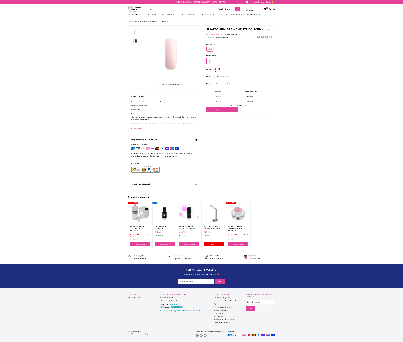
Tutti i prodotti (137, 21)
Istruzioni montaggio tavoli (222, 298)
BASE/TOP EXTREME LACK (187, 229)
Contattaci (131, 301)
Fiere (215, 304)
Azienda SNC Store (134, 298)
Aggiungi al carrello (222, 110)
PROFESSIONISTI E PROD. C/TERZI (232, 15)
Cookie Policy (218, 313)
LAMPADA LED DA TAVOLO (212, 229)
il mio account (250, 10)
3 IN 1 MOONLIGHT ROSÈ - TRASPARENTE (236, 230)
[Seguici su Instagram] (201, 335)
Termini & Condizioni (220, 310)
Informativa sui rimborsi (222, 322)
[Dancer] (209, 61)
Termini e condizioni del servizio (224, 319)
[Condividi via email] (270, 37)
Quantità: (209, 83)
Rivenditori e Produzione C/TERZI (225, 301)
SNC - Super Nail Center (214, 34)
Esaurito (213, 244)
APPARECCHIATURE (168, 15)
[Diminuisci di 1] (216, 83)
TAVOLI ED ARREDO (188, 15)
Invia (219, 281)
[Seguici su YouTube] (205, 335)
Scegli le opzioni (140, 244)
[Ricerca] (237, 9)
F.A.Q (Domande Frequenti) (223, 307)
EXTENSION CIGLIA (207, 15)
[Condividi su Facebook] (258, 37)
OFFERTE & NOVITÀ (135, 15)
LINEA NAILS (152, 15)
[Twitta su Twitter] (266, 37)
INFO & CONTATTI (253, 15)
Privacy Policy (218, 316)
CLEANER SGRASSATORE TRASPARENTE (138, 230)
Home (129, 21)
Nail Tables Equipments (211, 226)
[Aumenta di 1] (227, 83)
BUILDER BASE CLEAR (161, 229)
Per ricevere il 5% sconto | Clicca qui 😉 (261, 2)
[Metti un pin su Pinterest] (262, 37)
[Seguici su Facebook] (197, 335)
